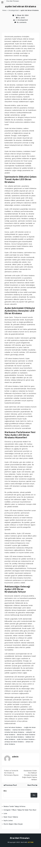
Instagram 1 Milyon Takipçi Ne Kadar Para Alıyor (20, 810)
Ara (5, 791)
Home (4, 10)
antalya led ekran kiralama (14, 742)
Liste (5, 813)
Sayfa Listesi (8, 820)
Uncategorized (13, 10)
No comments (22, 22)
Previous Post (11, 785)
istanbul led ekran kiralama (14, 732)
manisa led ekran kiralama (22, 730)
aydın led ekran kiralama (26, 739)
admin (23, 17)
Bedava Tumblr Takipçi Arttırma (14, 806)
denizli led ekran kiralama (26, 734)
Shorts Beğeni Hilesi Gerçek (13, 824)
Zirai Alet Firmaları (12, 1)
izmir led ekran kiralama (13, 727)
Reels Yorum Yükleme (11, 817)
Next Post (32, 785)
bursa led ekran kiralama (15, 737)
